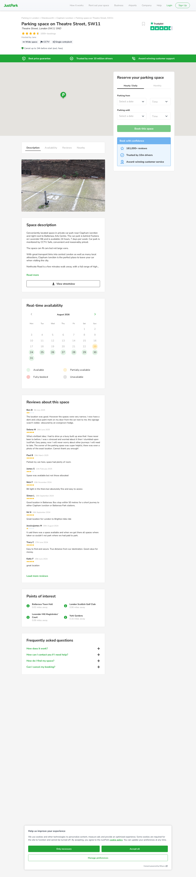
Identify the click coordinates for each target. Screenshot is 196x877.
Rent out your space (99, 5)
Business (118, 5)
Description (33, 147)
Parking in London (30, 18)
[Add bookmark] (143, 24)
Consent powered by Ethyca (154, 866)
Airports (132, 5)
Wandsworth (47, 18)
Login (169, 5)
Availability (51, 147)
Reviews (67, 147)
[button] (130, 86)
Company (147, 5)
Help (159, 5)
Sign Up (183, 5)
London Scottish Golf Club (83, 604)
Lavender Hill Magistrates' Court (45, 616)
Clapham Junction (64, 18)
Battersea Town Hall (42, 604)
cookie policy (116, 839)
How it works (76, 5)
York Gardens (76, 615)
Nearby (81, 147)
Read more (32, 275)
